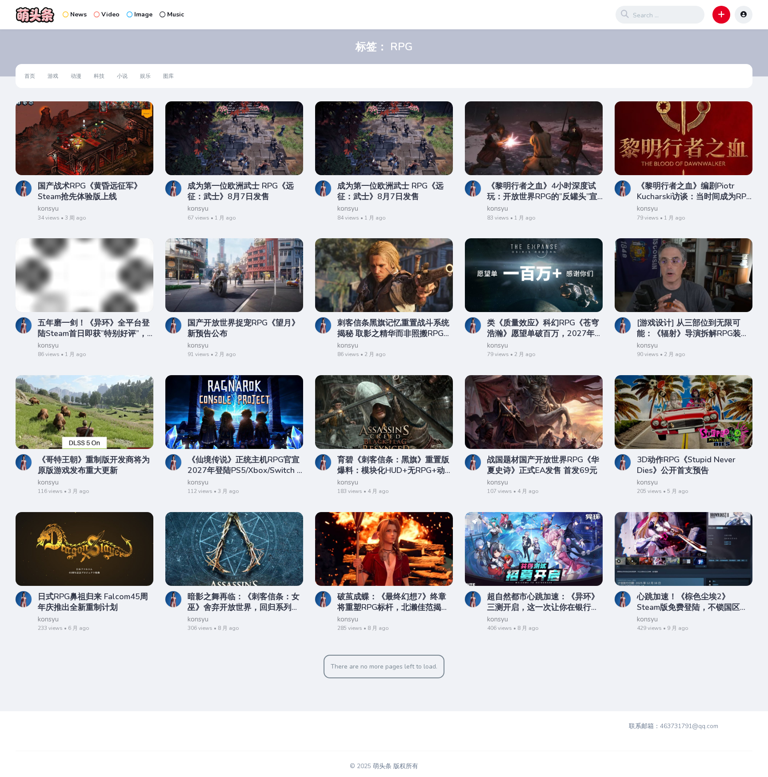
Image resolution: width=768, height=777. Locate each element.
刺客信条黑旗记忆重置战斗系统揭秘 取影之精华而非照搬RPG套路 (394, 328)
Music (175, 14)
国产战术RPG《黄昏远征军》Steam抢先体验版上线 (90, 191)
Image (143, 14)
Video (110, 14)
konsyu (48, 208)
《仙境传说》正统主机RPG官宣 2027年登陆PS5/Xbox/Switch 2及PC (245, 465)
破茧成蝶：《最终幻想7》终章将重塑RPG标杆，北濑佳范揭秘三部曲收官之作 (393, 602)
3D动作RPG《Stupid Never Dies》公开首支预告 (686, 465)
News (78, 14)
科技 (99, 76)
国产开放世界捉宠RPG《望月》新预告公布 (244, 328)
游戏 (53, 76)
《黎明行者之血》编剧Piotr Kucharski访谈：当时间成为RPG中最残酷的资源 (694, 191)
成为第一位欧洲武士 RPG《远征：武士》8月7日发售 (241, 191)
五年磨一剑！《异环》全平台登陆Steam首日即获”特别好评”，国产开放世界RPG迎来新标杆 (94, 328)
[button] (721, 15)
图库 (168, 76)
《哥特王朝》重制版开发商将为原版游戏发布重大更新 (94, 465)
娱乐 (145, 76)
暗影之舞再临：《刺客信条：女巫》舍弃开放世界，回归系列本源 (244, 602)
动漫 (76, 76)
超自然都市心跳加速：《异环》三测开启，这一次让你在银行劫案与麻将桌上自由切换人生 (543, 602)
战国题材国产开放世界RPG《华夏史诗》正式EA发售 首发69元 (543, 465)
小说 (122, 76)
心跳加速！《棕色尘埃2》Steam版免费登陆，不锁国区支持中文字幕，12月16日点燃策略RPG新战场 (694, 602)
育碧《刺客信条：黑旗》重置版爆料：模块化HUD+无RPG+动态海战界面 (395, 465)
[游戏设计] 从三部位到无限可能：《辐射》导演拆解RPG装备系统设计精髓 (693, 328)
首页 (29, 76)
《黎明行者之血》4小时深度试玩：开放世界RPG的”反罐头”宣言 (542, 191)
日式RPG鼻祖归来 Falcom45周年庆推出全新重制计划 (93, 602)
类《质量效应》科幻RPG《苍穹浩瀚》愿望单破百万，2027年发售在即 (545, 328)
